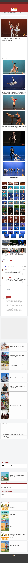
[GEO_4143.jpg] (5, 203)
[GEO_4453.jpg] (5, 225)
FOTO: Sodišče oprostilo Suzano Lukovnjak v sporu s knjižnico (17, 414)
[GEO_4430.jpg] (23, 221)
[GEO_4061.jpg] (17, 188)
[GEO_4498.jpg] (5, 229)
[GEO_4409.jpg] (11, 221)
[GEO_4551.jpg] (17, 229)
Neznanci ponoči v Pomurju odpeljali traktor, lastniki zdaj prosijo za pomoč (17, 356)
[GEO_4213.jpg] (17, 206)
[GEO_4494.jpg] (23, 225)
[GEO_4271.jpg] (23, 210)
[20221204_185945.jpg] (23, 184)
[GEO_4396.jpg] (23, 217)
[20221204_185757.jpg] (17, 184)
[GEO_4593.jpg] (6, 236)
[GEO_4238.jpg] (11, 210)
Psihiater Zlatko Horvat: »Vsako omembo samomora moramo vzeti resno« (17, 387)
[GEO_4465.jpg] (17, 225)
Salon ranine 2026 (12, 514)
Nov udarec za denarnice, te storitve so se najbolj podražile (17, 347)
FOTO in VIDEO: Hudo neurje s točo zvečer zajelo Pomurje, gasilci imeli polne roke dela (17, 405)
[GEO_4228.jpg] (5, 210)
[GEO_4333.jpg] (5, 217)
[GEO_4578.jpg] (11, 232)
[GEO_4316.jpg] (23, 214)
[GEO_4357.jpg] (5, 184)
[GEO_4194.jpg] (11, 206)
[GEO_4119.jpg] (17, 195)
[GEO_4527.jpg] (11, 229)
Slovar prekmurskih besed (5, 482)
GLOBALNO (5, 12)
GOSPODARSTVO (12, 12)
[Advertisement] (14, 323)
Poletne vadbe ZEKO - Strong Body (15, 545)
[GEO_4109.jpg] (5, 195)
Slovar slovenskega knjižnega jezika (6, 491)
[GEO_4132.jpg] (5, 199)
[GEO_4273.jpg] (5, 214)
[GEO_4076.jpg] (11, 191)
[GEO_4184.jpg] (23, 203)
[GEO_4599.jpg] (21, 236)
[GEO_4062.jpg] (23, 188)
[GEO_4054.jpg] (5, 188)
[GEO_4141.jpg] (23, 199)
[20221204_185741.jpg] (11, 184)
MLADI (17, 12)
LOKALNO (2, 12)
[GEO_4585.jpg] (17, 232)
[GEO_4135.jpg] (17, 199)
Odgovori (24, 266)
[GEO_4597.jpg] (14, 236)
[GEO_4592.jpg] (23, 232)
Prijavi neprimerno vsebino (12, 266)
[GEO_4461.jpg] (11, 225)
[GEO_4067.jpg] (5, 191)
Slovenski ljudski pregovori (5, 462)
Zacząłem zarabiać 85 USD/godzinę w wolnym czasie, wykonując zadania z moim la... (13, 431)
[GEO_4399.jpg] (5, 221)
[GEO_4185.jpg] (5, 206)
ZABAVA (20, 12)
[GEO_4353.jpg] (17, 217)
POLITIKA (8, 12)
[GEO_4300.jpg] (11, 214)
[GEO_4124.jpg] (23, 195)
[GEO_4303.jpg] (17, 214)
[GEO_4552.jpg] (23, 229)
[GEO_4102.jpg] (23, 191)
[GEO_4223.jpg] (23, 206)
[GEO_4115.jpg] (11, 195)
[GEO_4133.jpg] (11, 199)
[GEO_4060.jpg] (11, 188)
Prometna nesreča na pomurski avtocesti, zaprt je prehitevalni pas (17, 476)
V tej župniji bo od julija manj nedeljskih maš (16, 377)
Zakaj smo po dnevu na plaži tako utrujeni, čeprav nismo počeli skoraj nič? (17, 365)
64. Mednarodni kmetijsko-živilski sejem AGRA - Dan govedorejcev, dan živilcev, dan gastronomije (17, 505)
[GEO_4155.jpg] (11, 203)
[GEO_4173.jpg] (17, 203)
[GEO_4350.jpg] (11, 217)
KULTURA (15, 12)
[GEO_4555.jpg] (5, 232)
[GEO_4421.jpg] (17, 221)
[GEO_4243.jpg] (17, 210)
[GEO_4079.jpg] (17, 191)
